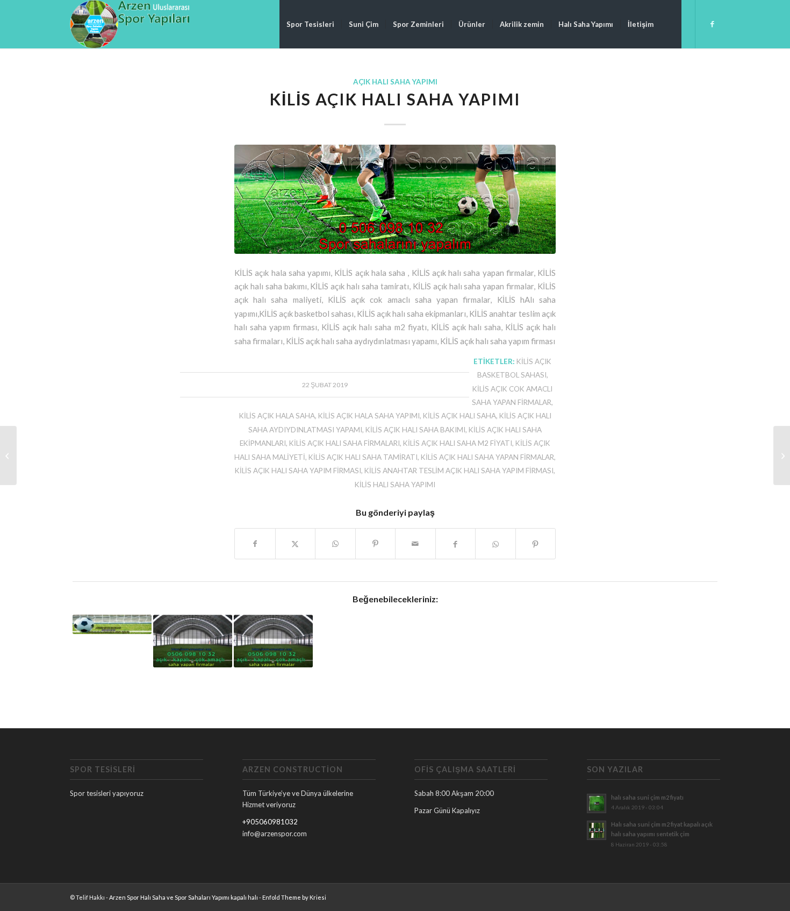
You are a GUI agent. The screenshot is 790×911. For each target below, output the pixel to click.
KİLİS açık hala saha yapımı (369, 415)
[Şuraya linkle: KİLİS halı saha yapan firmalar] (273, 641)
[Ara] (670, 24)
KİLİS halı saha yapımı (395, 484)
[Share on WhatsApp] (335, 544)
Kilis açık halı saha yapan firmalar (487, 457)
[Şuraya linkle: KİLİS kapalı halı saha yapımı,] (192, 641)
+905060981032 (270, 821)
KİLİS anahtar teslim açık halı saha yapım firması (459, 470)
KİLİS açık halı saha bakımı (415, 429)
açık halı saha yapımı (395, 81)
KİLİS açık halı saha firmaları (344, 443)
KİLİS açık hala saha (277, 415)
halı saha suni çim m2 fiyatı (647, 797)
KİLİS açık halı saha (459, 415)
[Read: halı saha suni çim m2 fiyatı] (596, 803)
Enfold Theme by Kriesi (294, 897)
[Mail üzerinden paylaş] (415, 544)
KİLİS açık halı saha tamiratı (363, 457)
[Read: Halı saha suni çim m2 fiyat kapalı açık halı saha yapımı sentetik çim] (596, 830)
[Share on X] (295, 544)
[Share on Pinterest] (376, 544)
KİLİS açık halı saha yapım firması (298, 470)
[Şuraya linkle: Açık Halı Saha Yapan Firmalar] (112, 625)
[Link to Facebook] (712, 24)
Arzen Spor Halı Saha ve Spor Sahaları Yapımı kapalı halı (183, 897)
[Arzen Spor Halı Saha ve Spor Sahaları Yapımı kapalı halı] (130, 24)
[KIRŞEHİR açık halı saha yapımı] (8, 455)
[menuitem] (310, 24)
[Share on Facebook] (255, 544)
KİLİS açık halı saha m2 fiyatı (457, 443)
